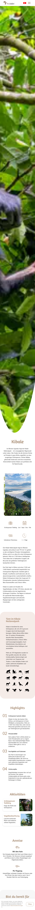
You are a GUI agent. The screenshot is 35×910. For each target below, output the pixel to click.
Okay (30, 904)
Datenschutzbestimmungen (17, 905)
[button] (29, 3)
